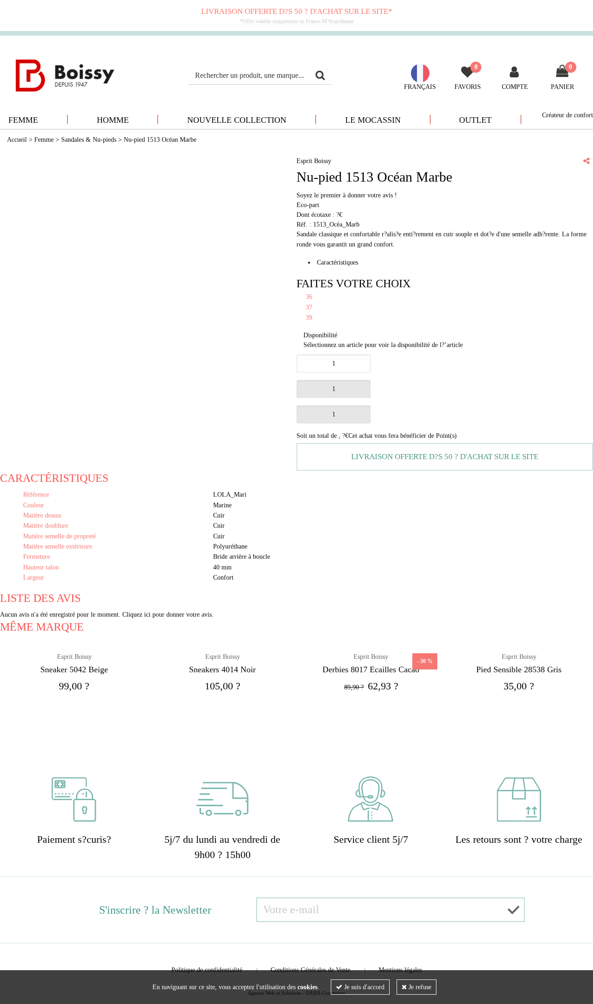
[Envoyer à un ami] (586, 160)
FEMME (23, 120)
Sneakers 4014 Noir (222, 669)
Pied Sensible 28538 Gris (518, 669)
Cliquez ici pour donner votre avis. (168, 614)
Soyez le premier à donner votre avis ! (346, 195)
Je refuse (419, 987)
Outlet (475, 120)
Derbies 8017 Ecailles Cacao (370, 669)
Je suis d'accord (363, 987)
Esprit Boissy (74, 656)
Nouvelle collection (236, 120)
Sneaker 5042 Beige (74, 669)
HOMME (113, 120)
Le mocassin (373, 120)
